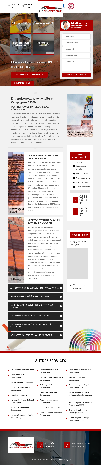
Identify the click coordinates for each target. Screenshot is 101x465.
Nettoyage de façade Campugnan (48, 394)
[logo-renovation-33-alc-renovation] (50, 8)
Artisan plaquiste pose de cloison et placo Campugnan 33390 (80, 395)
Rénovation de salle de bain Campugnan (80, 371)
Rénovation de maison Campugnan (78, 379)
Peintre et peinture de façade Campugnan (23, 401)
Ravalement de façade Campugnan (49, 401)
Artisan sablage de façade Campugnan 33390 (79, 386)
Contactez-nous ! (22, 83)
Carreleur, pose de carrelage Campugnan (51, 379)
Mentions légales (64, 460)
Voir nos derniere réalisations (29, 75)
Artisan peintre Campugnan (22, 383)
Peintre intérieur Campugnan (51, 408)
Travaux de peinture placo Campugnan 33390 (79, 411)
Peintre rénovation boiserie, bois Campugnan (22, 416)
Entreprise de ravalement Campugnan (21, 388)
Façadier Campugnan (19, 395)
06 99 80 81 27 (28, 6)
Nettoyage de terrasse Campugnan (49, 386)
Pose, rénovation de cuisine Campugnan (51, 414)
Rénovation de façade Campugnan (19, 376)
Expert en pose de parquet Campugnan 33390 (79, 419)
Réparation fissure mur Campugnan (49, 371)
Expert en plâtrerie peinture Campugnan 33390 (80, 404)
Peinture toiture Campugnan (22, 370)
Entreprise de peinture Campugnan (20, 409)
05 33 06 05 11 (15, 6)
